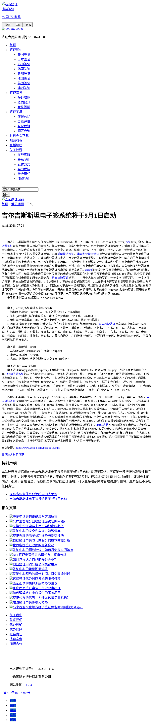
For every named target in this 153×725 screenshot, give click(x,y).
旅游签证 (7, 246)
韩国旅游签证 (15, 374)
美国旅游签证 (65, 253)
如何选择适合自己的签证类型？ (35, 559)
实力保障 (24, 169)
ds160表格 (102, 424)
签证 (128, 242)
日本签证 (24, 59)
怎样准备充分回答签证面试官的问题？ (40, 521)
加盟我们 (24, 178)
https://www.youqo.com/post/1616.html (38, 447)
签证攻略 (24, 97)
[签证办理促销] (13, 199)
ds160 (88, 269)
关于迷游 (16, 150)
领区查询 (24, 131)
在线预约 (24, 116)
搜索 (6, 24)
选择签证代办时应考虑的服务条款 (37, 578)
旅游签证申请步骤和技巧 (30, 602)
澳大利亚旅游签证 (88, 253)
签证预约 (16, 49)
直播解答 (16, 145)
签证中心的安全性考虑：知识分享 (37, 531)
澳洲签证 (24, 88)
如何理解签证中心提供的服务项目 (37, 593)
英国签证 (24, 83)
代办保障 (16, 629)
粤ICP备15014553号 (16, 692)
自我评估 (24, 121)
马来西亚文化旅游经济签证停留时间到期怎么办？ (48, 607)
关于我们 (16, 615)
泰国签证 (24, 64)
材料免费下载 (19, 135)
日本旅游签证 (60, 277)
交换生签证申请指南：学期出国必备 (38, 526)
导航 (17, 24)
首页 (13, 45)
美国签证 (24, 54)
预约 (13, 705)
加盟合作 (16, 643)
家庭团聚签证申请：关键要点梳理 (37, 588)
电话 (13, 710)
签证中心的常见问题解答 (30, 569)
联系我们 (24, 159)
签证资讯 (16, 92)
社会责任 (24, 174)
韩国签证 (24, 69)
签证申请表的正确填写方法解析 (35, 516)
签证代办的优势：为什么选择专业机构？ (41, 597)
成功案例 (16, 639)
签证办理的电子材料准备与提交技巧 (38, 535)
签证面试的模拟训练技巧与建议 (35, 583)
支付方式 (24, 164)
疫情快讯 (24, 102)
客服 (27, 24)
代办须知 (16, 624)
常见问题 (24, 107)
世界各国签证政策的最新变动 (33, 545)
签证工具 (16, 112)
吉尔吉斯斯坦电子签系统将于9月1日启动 (38, 499)
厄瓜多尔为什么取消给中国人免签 (33, 494)
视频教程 (16, 140)
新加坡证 (24, 73)
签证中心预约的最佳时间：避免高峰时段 (41, 574)
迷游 (13, 719)
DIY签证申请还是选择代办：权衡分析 (39, 554)
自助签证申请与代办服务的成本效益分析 (41, 540)
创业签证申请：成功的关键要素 (35, 564)
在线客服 (24, 154)
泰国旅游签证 (107, 323)
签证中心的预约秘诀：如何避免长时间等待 (43, 550)
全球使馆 (24, 126)
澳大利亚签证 (15, 454)
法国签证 (24, 78)
